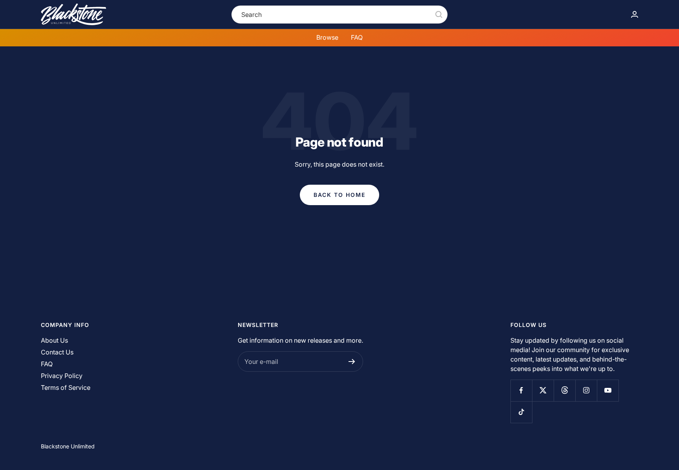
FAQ (357, 37)
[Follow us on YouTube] (607, 390)
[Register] (352, 361)
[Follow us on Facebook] (521, 390)
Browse (327, 37)
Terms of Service (65, 387)
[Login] (634, 14)
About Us (54, 340)
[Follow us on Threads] (564, 390)
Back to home (339, 194)
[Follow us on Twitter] (543, 390)
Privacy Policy (62, 376)
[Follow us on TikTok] (521, 412)
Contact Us (57, 352)
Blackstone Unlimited (68, 446)
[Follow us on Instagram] (586, 390)
